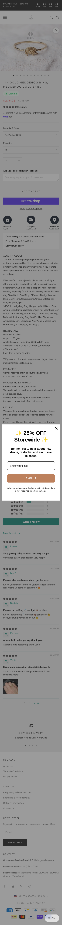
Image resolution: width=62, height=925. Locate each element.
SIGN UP (31, 478)
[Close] (56, 428)
